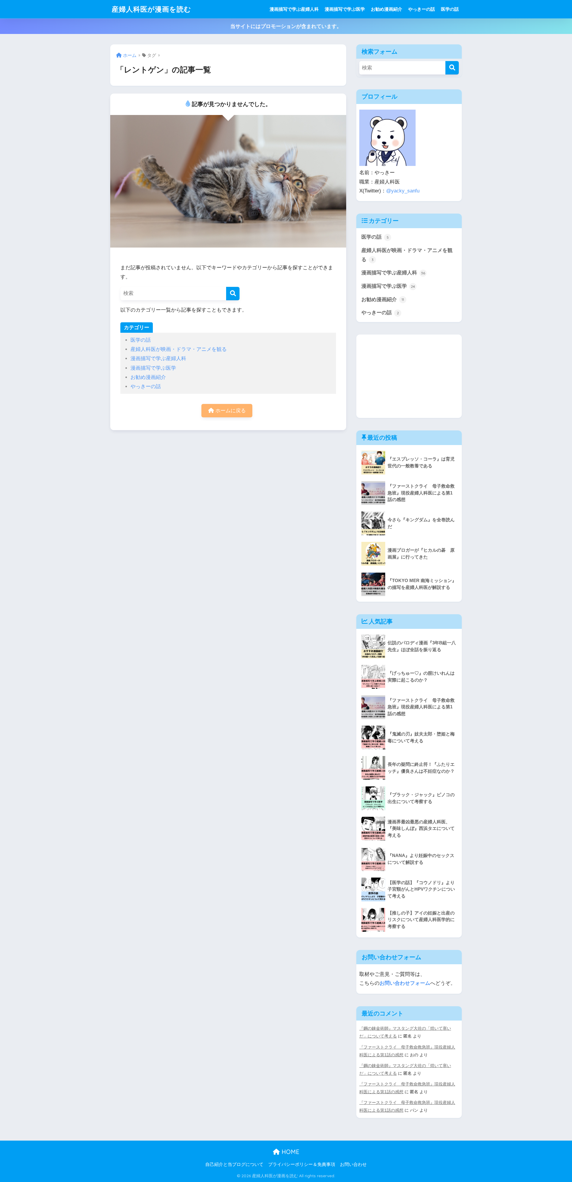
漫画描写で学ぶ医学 (345, 9)
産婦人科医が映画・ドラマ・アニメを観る (178, 349)
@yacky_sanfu (402, 191)
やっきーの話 (421, 9)
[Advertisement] (409, 376)
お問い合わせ (353, 1164)
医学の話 (450, 9)
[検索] (233, 293)
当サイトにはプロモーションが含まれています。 (286, 26)
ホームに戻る (230, 410)
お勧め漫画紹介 (386, 9)
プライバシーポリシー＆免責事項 (301, 1164)
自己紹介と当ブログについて (234, 1164)
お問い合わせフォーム (405, 983)
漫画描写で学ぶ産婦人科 (294, 9)
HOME (289, 1151)
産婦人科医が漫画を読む (151, 9)
